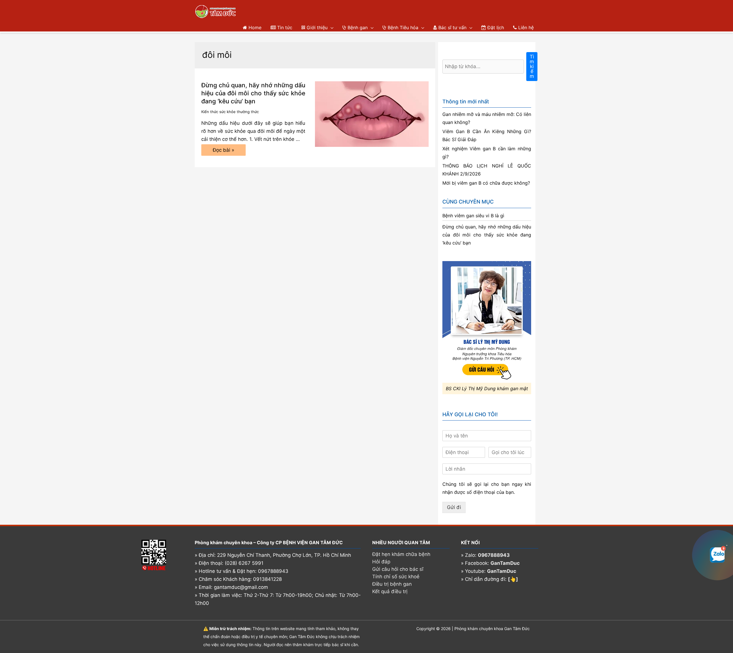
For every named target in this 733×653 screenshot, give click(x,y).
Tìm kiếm (532, 66)
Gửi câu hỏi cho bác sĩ (397, 569)
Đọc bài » (223, 151)
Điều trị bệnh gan (392, 584)
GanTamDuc (505, 563)
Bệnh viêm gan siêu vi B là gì (473, 215)
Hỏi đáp (381, 562)
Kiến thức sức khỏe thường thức (230, 111)
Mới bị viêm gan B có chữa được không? (486, 183)
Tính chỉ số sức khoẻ (395, 576)
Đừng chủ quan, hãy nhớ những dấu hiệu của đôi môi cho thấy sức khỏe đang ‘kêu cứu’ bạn (253, 93)
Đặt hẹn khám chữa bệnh (401, 554)
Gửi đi (454, 507)
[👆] (513, 579)
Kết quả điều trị (389, 591)
